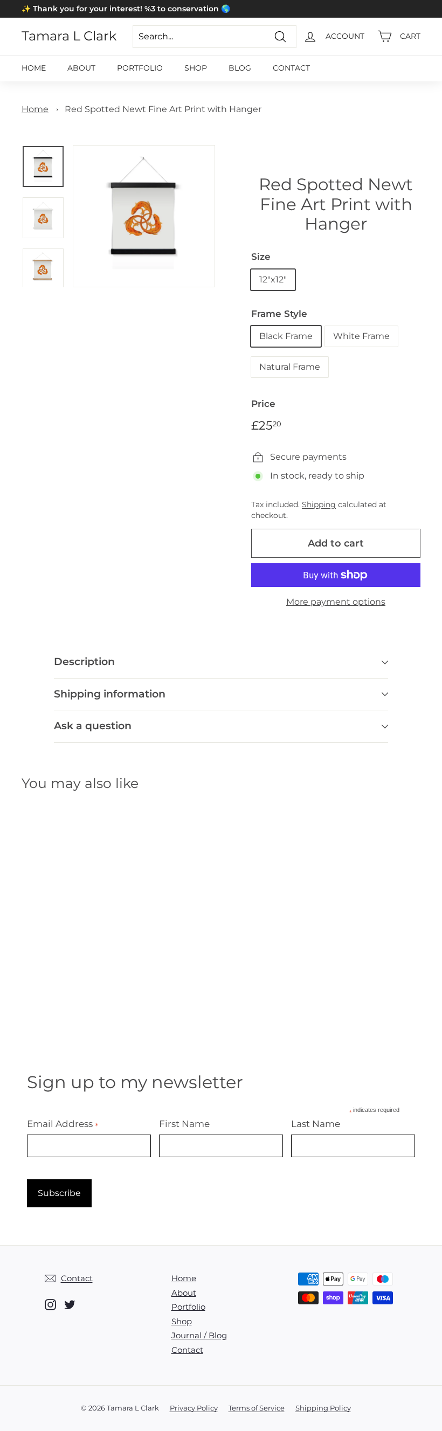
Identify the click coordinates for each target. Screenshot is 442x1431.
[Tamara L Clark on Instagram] (50, 1304)
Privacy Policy (194, 1408)
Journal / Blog (199, 1335)
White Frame (361, 336)
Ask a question (93, 726)
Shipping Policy (323, 1408)
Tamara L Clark (69, 36)
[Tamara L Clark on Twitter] (69, 1304)
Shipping (319, 504)
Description (84, 661)
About (81, 68)
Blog (240, 68)
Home (34, 68)
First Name (184, 1123)
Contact (291, 68)
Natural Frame (289, 367)
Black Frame (286, 336)
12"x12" (273, 279)
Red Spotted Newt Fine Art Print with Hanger (163, 109)
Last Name (315, 1123)
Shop (195, 68)
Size (261, 256)
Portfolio (140, 68)
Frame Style (279, 313)
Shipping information (109, 694)
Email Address (63, 1123)
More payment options (335, 602)
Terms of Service (257, 1408)
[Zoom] (144, 216)
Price (263, 403)
